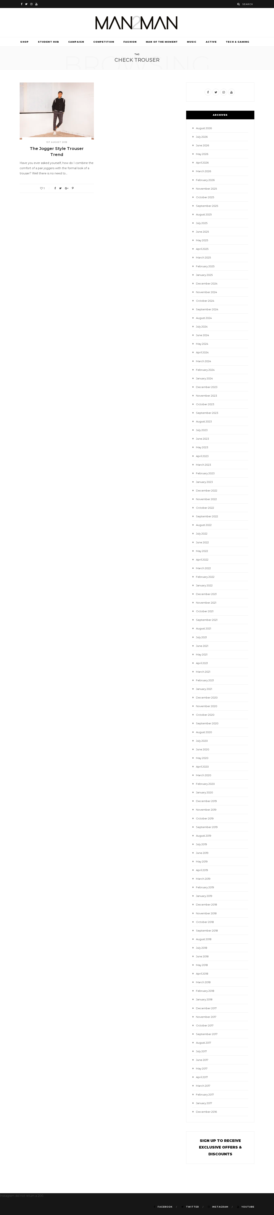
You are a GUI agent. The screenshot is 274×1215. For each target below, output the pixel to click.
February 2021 (205, 680)
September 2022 (207, 516)
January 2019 (204, 895)
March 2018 (203, 982)
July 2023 (202, 430)
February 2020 (205, 783)
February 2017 (205, 1094)
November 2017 (206, 1016)
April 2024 (202, 352)
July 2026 (202, 136)
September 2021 (206, 619)
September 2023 (207, 412)
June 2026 (202, 145)
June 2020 (202, 749)
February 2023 (205, 473)
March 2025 (203, 257)
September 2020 (207, 723)
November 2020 (206, 706)
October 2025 (205, 197)
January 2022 (204, 585)
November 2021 (206, 602)
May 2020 (202, 758)
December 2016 (206, 1111)
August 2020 (204, 732)
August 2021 (203, 628)
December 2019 (206, 801)
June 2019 (202, 852)
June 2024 (202, 335)
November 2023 (206, 395)
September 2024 (207, 309)
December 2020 (207, 697)
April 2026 (202, 162)
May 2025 (202, 240)
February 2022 (205, 576)
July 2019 (201, 844)
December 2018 (206, 904)
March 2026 (203, 171)
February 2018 (205, 990)
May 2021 (201, 654)
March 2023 (203, 464)
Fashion (130, 41)
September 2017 (206, 1034)
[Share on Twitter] (60, 188)
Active (211, 41)
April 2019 (202, 870)
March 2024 (203, 361)
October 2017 (204, 1025)
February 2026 (205, 180)
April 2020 (202, 766)
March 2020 (203, 775)
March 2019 (203, 878)
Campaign (76, 41)
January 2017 (204, 1103)
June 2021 (202, 645)
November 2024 (206, 292)
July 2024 (202, 326)
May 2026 (202, 154)
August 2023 (204, 421)
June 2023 (202, 438)
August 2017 (203, 1042)
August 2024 (204, 318)
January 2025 (204, 274)
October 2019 (205, 818)
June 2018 (202, 956)
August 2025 (204, 214)
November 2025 (206, 188)
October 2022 (205, 507)
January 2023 (204, 481)
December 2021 (206, 594)
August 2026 (204, 128)
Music (192, 41)
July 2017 (201, 1051)
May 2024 (202, 343)
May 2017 (201, 1068)
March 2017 (203, 1085)
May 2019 (202, 861)
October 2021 (204, 611)
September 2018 (207, 930)
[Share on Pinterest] (73, 188)
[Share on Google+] (66, 188)
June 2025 (202, 231)
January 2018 (204, 999)
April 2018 (202, 973)
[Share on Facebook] (55, 188)
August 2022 (204, 525)
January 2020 (204, 792)
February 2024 (205, 369)
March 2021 (203, 671)
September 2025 (207, 205)
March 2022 (203, 568)
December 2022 (206, 490)
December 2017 (206, 1008)
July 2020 (202, 740)
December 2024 (206, 283)
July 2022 (201, 533)
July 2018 (201, 947)
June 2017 (202, 1059)
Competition (103, 41)
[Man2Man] (137, 22)
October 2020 (205, 714)
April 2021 (202, 663)
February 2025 (205, 266)
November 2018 (206, 913)
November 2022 (206, 499)
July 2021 (201, 637)
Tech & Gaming (237, 41)
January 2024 (204, 378)
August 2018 (203, 939)
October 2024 (205, 300)
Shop (24, 41)
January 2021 (204, 688)
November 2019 (206, 809)
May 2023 (202, 447)
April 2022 (202, 559)
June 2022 (202, 542)
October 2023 (205, 404)
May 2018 (202, 965)
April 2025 (202, 248)
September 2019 (207, 827)
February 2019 (205, 887)
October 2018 (205, 922)
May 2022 (202, 551)
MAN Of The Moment (162, 41)
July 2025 (201, 223)
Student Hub (48, 41)
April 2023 (202, 456)
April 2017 (202, 1077)
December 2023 (206, 387)
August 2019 (203, 835)
